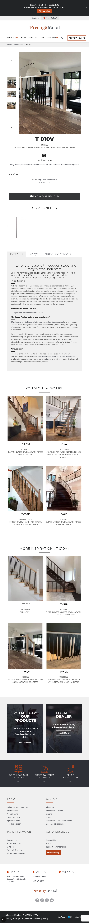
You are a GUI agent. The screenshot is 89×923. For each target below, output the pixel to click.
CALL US (41, 872)
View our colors (44, 11)
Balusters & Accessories (17, 807)
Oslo (64, 444)
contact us (47, 359)
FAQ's (48, 843)
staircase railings (44, 356)
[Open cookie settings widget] (3, 919)
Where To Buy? (51, 18)
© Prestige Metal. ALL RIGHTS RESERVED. (21, 915)
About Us (50, 807)
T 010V (26, 671)
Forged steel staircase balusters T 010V (27, 313)
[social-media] (37, 900)
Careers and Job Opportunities (59, 820)
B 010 (64, 514)
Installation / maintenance (57, 847)
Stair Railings (12, 811)
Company (51, 38)
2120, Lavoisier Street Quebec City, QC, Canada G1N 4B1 (16, 879)
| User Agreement (25, 919)
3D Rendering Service (16, 853)
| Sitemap (44, 919)
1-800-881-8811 (39, 877)
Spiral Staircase (13, 820)
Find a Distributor (14, 843)
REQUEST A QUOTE (77, 38)
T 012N (64, 604)
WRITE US (68, 872)
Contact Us (51, 840)
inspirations (27, 38)
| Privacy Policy (11, 919)
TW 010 (25, 514)
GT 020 (25, 604)
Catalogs (39, 38)
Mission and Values (54, 811)
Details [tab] (16, 254)
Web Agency (62, 917)
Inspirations (12, 840)
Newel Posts (12, 814)
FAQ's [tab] (34, 254)
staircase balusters (69, 356)
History (49, 817)
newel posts (56, 356)
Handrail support (14, 824)
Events (49, 814)
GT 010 (26, 444)
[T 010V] (16, 227)
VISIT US (14, 872)
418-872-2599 (38, 881)
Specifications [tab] (58, 254)
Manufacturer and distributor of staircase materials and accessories (37, 322)
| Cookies (36, 919)
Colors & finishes (14, 850)
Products (11, 38)
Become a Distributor (55, 824)
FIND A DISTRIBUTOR (45, 196)
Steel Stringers (13, 817)
